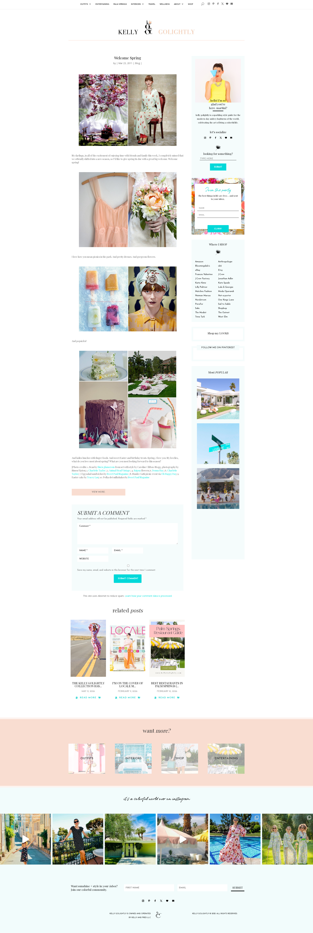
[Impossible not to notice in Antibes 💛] (25, 839)
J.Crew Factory (202, 279)
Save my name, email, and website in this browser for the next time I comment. (116, 570)
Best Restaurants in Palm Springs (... (167, 684)
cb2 (220, 266)
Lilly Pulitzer (201, 287)
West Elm (223, 317)
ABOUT (177, 4)
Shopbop (222, 308)
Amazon (199, 262)
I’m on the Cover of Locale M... (127, 684)
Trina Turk (200, 317)
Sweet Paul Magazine (117, 473)
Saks (197, 308)
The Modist (200, 312)
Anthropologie (225, 262)
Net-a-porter (224, 296)
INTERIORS (136, 4)
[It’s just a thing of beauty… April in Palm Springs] (182, 839)
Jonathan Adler (225, 279)
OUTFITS (84, 4)
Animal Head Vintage (119, 470)
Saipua (137, 470)
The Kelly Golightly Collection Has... (88, 684)
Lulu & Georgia (225, 287)
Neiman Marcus (203, 296)
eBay (197, 270)
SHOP (190, 4)
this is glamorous (106, 467)
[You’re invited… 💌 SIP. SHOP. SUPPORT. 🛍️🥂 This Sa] (287, 839)
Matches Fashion (203, 291)
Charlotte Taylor (96, 470)
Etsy (220, 270)
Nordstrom (200, 300)
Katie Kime (200, 283)
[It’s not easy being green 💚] (130, 839)
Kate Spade (224, 283)
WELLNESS (165, 4)
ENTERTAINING (102, 4)
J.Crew (221, 274)
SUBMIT (218, 167)
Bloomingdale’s (202, 266)
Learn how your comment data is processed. (148, 595)
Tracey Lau (92, 477)
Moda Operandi (226, 291)
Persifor (199, 304)
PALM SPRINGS (120, 4)
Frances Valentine (204, 274)
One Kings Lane (226, 300)
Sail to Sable (224, 304)
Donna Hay (157, 470)
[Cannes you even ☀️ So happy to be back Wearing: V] (77, 839)
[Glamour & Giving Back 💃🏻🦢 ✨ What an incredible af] (235, 839)
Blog (137, 63)
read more (88, 697)
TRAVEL (151, 4)
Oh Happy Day (168, 473)
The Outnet (224, 312)
